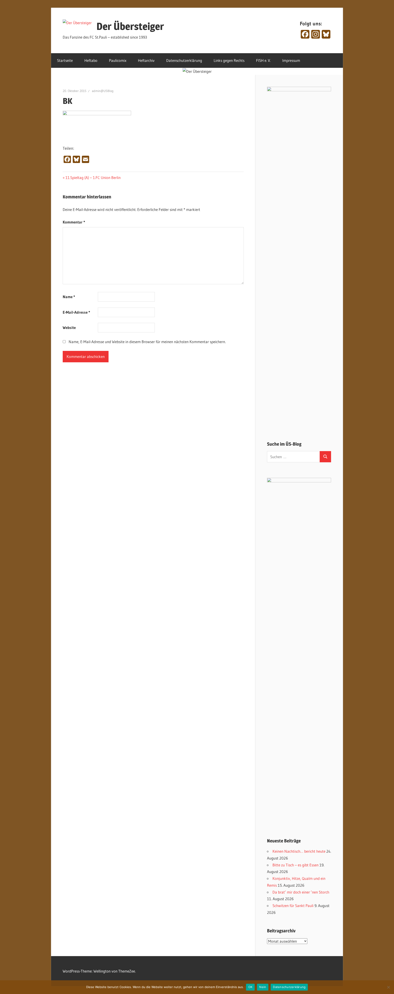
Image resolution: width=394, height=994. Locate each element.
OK (250, 987)
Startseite (65, 60)
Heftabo (90, 60)
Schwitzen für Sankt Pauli (293, 905)
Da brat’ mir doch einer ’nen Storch (300, 892)
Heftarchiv (146, 60)
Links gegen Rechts (229, 60)
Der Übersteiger (130, 26)
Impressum (291, 60)
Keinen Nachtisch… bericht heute (298, 851)
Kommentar (74, 222)
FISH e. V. (263, 60)
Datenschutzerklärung (184, 60)
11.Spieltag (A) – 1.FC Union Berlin (93, 177)
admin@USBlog (103, 91)
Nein (262, 987)
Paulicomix (117, 60)
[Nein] (388, 987)
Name (69, 296)
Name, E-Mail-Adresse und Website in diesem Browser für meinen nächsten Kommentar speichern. (147, 341)
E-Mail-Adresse (76, 312)
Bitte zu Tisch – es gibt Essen (295, 865)
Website (69, 327)
